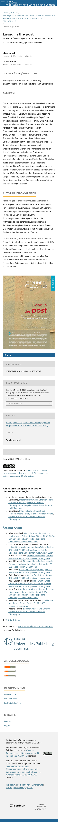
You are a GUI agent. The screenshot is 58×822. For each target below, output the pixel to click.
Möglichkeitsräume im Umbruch (33, 500)
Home (6, 13)
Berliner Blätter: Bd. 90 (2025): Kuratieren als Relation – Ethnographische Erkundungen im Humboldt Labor (31, 539)
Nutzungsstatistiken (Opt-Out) (19, 788)
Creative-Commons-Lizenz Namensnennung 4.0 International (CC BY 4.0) (22, 753)
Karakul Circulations (35, 575)
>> (19, 620)
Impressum (11, 785)
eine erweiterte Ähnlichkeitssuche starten (35, 627)
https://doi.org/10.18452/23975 (22, 73)
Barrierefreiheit (23, 785)
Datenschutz (37, 785)
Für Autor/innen (10, 699)
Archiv (14, 13)
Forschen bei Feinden (36, 556)
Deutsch (8, 722)
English (7, 726)
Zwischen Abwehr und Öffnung (37, 609)
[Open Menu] (3, 3)
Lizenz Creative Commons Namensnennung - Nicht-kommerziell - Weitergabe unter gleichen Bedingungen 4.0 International (25, 473)
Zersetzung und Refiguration (31, 570)
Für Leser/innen (10, 694)
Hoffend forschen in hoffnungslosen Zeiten (27, 547)
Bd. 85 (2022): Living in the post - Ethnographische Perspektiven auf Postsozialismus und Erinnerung (29, 18)
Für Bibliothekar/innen (13, 703)
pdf (9, 355)
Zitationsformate (15, 403)
